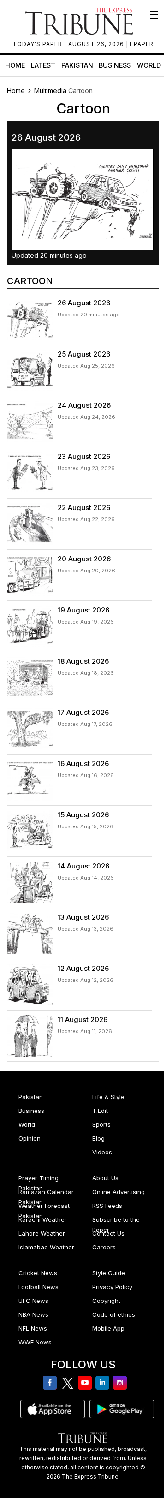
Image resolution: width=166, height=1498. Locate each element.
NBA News (33, 1314)
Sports (101, 1124)
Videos (102, 1152)
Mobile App (108, 1328)
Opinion (29, 1138)
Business (115, 65)
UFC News (33, 1300)
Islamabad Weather (46, 1247)
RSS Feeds (107, 1205)
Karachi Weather (42, 1219)
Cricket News (37, 1273)
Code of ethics (113, 1314)
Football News (38, 1286)
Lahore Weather (41, 1233)
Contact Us (108, 1233)
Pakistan (77, 65)
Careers (104, 1247)
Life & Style (108, 1096)
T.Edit (100, 1110)
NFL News (32, 1328)
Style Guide (108, 1273)
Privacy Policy (112, 1286)
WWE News (35, 1342)
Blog (98, 1138)
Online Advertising (118, 1191)
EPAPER (142, 44)
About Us (105, 1178)
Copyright (106, 1300)
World (149, 65)
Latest (43, 65)
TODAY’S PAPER (38, 44)
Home (15, 65)
